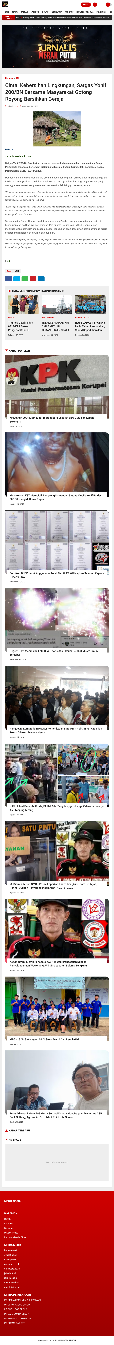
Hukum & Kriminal (85, 12)
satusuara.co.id (12, 1268)
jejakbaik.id (10, 1273)
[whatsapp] (25, 278)
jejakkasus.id (10, 1278)
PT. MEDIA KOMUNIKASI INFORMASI (22, 1300)
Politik (45, 12)
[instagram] (21, 1206)
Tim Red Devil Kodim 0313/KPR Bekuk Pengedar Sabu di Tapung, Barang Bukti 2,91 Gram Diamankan (21, 326)
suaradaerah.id (11, 1282)
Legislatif (57, 12)
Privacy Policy (11, 1232)
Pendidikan (101, 12)
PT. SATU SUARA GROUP (16, 1314)
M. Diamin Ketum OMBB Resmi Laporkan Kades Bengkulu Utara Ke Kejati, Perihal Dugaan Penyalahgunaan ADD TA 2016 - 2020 (53, 885)
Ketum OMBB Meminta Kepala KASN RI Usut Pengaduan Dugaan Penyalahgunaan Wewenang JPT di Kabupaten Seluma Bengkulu (48, 963)
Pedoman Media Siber (15, 1237)
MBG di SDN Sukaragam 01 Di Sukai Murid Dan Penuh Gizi (44, 1039)
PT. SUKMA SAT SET (14, 1323)
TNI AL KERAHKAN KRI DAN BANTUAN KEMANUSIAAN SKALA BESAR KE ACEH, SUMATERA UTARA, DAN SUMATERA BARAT (56, 326)
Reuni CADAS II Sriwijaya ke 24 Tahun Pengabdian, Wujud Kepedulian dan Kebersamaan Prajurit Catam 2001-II (90, 326)
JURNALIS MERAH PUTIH (65, 1340)
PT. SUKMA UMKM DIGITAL (17, 1318)
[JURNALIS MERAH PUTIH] (5, 8)
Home (86, 5)
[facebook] (8, 278)
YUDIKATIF (69, 12)
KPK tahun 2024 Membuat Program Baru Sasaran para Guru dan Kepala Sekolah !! (52, 419)
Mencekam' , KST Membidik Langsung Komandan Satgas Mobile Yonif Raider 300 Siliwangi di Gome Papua (55, 497)
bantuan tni (48, 317)
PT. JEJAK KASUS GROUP (17, 1304)
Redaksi (8, 1219)
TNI (17, 78)
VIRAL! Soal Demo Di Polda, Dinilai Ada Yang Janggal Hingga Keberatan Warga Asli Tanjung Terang (57, 808)
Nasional (35, 12)
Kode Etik (9, 1223)
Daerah (24, 12)
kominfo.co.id (11, 1250)
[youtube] (25, 1206)
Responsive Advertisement (57, 1162)
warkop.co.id (10, 1259)
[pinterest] (33, 278)
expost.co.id (10, 1255)
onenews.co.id (11, 1264)
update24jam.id (11, 1287)
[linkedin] (41, 278)
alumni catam (82, 317)
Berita (15, 12)
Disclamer (9, 1228)
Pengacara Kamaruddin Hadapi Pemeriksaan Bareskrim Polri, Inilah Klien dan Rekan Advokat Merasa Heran (56, 730)
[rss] (33, 1206)
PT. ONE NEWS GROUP (15, 1309)
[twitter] (16, 278)
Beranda (9, 78)
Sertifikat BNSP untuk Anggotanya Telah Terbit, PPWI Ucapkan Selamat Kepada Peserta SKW (57, 575)
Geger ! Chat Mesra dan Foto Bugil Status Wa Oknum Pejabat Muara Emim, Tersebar (54, 652)
